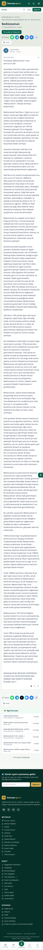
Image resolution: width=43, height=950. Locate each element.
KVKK (6, 915)
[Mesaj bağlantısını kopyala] (37, 686)
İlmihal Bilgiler (9, 871)
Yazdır (8, 42)
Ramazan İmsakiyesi (11, 842)
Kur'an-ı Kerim (9, 821)
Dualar (6, 827)
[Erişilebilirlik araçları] (40, 475)
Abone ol (36, 784)
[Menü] (38, 3)
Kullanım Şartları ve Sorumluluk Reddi (18, 924)
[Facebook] (4, 810)
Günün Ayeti (9, 892)
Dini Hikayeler (9, 874)
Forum (4, 10)
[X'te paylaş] (22, 37)
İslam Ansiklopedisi (11, 880)
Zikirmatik (8, 883)
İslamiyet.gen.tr (7, 17)
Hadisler (7, 833)
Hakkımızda (8, 909)
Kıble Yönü (8, 836)
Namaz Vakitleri (10, 824)
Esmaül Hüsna (9, 830)
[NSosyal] (18, 810)
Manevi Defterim (10, 845)
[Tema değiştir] (34, 3)
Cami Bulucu (9, 898)
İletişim (7, 912)
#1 (38, 57)
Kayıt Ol (37, 10)
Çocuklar (7, 851)
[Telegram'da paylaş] (17, 37)
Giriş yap (16, 757)
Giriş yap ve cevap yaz (12, 32)
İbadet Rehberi (10, 839)
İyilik (6, 889)
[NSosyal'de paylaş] (27, 37)
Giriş (29, 10)
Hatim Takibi (9, 848)
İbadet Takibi (9, 895)
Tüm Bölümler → (10, 877)
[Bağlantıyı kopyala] (36, 37)
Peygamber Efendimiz (12, 865)
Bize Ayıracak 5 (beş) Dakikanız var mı (15, 20)
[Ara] (29, 3)
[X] (9, 810)
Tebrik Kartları (9, 854)
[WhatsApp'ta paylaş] (12, 37)
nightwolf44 (14, 50)
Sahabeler (8, 868)
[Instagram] (13, 810)
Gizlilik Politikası (10, 918)
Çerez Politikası (10, 921)
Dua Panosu (8, 886)
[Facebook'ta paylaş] (32, 37)
